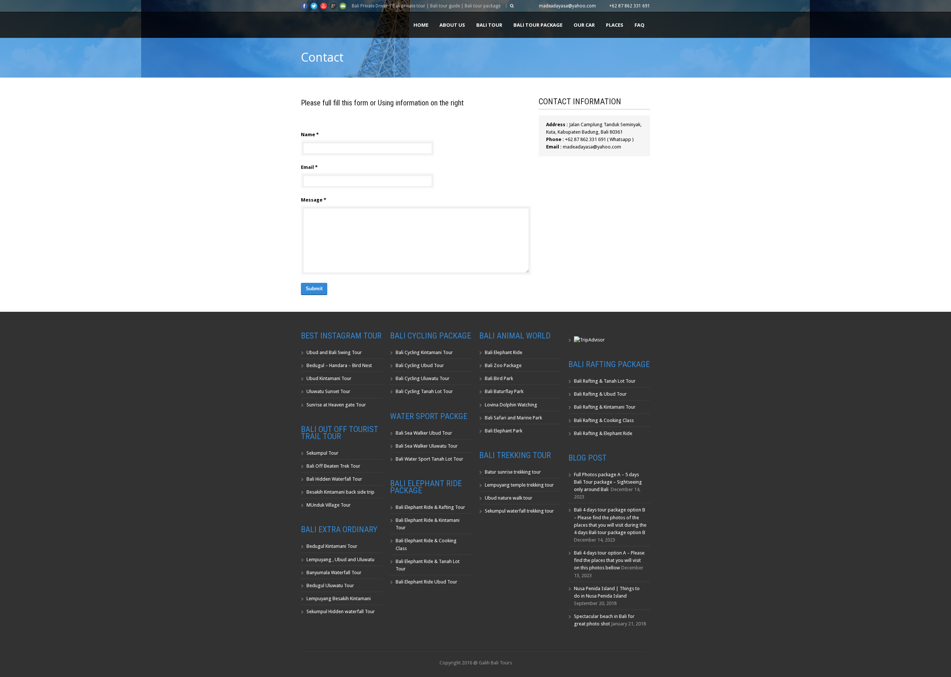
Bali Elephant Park (503, 431)
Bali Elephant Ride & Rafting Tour (430, 507)
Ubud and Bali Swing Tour (334, 352)
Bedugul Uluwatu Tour (330, 585)
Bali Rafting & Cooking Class (604, 420)
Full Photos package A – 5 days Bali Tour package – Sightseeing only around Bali (608, 482)
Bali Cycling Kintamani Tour (424, 352)
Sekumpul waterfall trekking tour (519, 511)
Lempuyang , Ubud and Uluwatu (340, 559)
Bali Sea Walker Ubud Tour (424, 433)
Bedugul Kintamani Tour (331, 546)
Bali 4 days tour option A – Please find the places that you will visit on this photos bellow (609, 560)
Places (614, 25)
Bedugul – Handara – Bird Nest (339, 365)
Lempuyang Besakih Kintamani (338, 598)
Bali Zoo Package (503, 365)
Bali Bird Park (499, 378)
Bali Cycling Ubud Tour (420, 365)
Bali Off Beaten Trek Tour (333, 466)
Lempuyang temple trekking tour (519, 485)
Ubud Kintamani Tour (328, 378)
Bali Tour (489, 25)
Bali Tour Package (537, 25)
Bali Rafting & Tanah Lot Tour (605, 381)
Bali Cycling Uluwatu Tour (422, 378)
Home (420, 25)
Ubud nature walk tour (508, 498)
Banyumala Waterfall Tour (333, 572)
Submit (314, 288)
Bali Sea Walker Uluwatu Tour (427, 446)
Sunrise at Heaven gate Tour (336, 405)
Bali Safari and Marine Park (513, 418)
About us (452, 25)
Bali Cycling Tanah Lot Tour (424, 391)
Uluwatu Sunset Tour (328, 391)
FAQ (639, 25)
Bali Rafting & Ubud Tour (600, 394)
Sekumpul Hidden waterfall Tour (340, 611)
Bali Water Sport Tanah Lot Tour (429, 459)
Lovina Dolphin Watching (511, 405)
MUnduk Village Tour (328, 505)
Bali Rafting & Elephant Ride (603, 433)
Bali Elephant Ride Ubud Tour (426, 582)
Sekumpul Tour (322, 453)
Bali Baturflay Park (504, 391)
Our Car (584, 25)
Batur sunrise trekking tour (513, 472)
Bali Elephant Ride (503, 352)
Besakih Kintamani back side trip (340, 492)
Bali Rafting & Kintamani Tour (605, 407)
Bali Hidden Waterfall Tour (334, 479)
